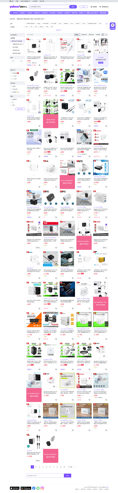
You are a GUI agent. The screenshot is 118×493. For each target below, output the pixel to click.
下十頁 (70, 467)
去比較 (100, 62)
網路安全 (95, 489)
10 (64, 467)
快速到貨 (44, 13)
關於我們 (83, 489)
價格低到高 (84, 34)
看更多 (81, 13)
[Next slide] (40, 46)
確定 (21, 65)
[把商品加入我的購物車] (39, 65)
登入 (84, 7)
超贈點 (104, 13)
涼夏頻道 (59, 13)
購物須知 (89, 489)
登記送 (30, 13)
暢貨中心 (37, 13)
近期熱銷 (98, 34)
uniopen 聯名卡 (93, 13)
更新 (107, 487)
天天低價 (52, 13)
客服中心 (77, 489)
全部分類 (13, 38)
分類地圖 (106, 489)
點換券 (22, 13)
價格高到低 (91, 34)
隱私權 (100, 489)
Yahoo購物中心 (18, 7)
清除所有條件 (20, 109)
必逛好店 (67, 13)
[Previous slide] (27, 46)
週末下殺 (74, 13)
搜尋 (67, 475)
